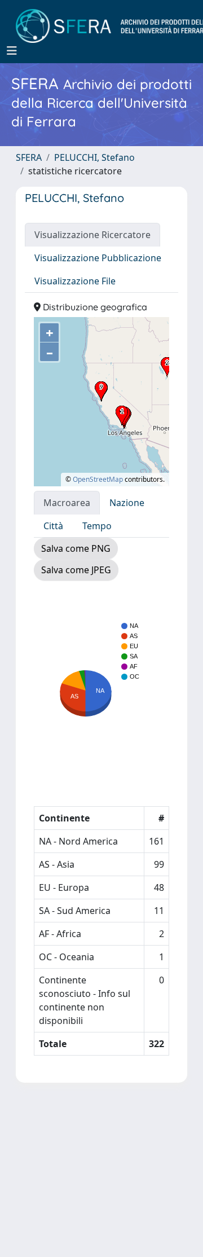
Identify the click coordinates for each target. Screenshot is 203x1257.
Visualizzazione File (75, 281)
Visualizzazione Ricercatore (92, 234)
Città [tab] (53, 526)
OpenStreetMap (98, 479)
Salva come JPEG (76, 570)
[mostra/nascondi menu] (12, 50)
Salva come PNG (76, 548)
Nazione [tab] (126, 502)
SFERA (29, 157)
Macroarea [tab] (66, 502)
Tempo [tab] (97, 526)
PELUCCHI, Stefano (94, 157)
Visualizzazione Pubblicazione (97, 258)
